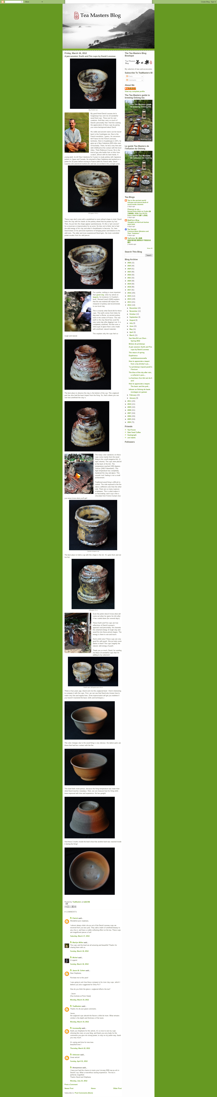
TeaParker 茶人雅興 (134, 238)
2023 (129, 272)
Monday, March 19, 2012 (79, 1000)
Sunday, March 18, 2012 (79, 951)
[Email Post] (93, 903)
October (132, 314)
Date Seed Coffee (134, 432)
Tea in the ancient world (136, 200)
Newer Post (69, 1088)
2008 (129, 410)
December (133, 308)
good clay (100, 295)
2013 (129, 302)
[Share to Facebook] (73, 906)
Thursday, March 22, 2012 (80, 1048)
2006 (129, 416)
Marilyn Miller (77, 942)
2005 (129, 419)
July (131, 323)
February (133, 395)
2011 (129, 401)
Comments (132, 80)
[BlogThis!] (68, 906)
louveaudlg (76, 1028)
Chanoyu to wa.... (134, 209)
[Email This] (65, 906)
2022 (129, 275)
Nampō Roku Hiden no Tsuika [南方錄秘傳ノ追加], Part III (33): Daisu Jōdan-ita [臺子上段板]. (139, 213)
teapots (95, 297)
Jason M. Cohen (78, 970)
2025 (129, 266)
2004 (129, 422)
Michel (75, 958)
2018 (129, 287)
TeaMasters (76, 1006)
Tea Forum (131, 430)
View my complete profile (135, 91)
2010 (129, 404)
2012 (129, 305)
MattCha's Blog (133, 220)
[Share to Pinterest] (75, 906)
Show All (149, 248)
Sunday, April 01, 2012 (79, 1061)
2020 (129, 281)
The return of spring (136, 353)
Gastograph (132, 435)
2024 (129, 269)
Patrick (75, 918)
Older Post (117, 1088)
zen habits (131, 438)
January (132, 398)
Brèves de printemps (137, 344)
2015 (129, 296)
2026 (129, 263)
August (132, 320)
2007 (129, 413)
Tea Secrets (131, 229)
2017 (129, 290)
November (133, 311)
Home (93, 1088)
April (131, 332)
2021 (129, 278)
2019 (129, 284)
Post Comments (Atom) (84, 1093)
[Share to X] (70, 906)
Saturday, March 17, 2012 (80, 936)
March (132, 335)
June (131, 326)
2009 (129, 407)
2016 (129, 293)
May (131, 329)
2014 (129, 299)
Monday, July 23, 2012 (78, 1081)
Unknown (76, 1055)
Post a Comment (71, 1084)
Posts (130, 76)
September (133, 317)
